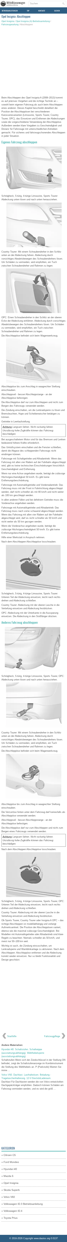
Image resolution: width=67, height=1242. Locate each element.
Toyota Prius (11, 1217)
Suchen (57, 10)
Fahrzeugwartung (10, 24)
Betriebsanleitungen (10, 10)
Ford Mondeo (11, 1162)
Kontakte (41, 10)
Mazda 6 (8, 1176)
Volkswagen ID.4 (13, 1210)
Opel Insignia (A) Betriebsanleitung (33, 21)
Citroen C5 (10, 1155)
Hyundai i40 (10, 1169)
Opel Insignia (7, 21)
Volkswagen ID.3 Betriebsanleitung (23, 1203)
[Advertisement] (33, 61)
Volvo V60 (9, 1196)
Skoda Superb (12, 1189)
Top (28, 10)
